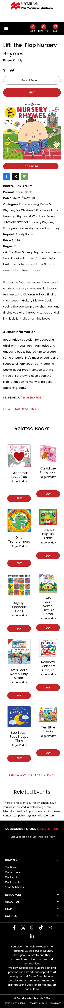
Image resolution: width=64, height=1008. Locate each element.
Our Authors (12, 872)
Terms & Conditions (14, 1002)
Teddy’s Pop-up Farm (48, 534)
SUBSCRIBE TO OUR (32, 829)
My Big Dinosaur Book (19, 607)
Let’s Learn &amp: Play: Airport (19, 674)
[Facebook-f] (14, 927)
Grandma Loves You (19, 475)
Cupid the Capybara (48, 470)
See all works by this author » (32, 775)
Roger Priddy (13, 60)
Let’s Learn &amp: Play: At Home (48, 606)
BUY (19, 498)
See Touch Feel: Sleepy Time (19, 736)
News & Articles (14, 887)
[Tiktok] (40, 927)
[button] (6, 28)
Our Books (11, 867)
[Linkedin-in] (32, 936)
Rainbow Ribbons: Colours (48, 666)
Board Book (29, 80)
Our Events (11, 877)
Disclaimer (55, 1002)
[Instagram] (32, 927)
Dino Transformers (19, 539)
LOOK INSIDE (30, 166)
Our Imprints (12, 882)
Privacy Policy (37, 1002)
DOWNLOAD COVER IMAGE (21, 409)
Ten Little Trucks (48, 729)
